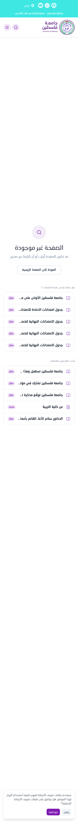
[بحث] (16, 27)
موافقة (53, 812)
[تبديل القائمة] (7, 27)
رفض (66, 812)
